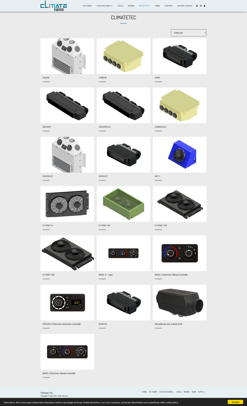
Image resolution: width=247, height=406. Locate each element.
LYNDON (103, 77)
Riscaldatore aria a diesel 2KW (168, 324)
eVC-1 (157, 176)
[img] (67, 56)
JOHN (157, 77)
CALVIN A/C (48, 176)
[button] (105, 6)
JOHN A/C (103, 176)
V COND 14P (104, 225)
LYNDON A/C (160, 126)
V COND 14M (48, 274)
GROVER (47, 126)
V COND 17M (161, 225)
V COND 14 (48, 225)
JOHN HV (103, 324)
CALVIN (46, 77)
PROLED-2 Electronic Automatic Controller (62, 324)
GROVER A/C (105, 126)
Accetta (235, 402)
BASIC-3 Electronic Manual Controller (59, 373)
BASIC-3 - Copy (106, 274)
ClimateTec (46, 82)
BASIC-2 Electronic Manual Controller (171, 274)
